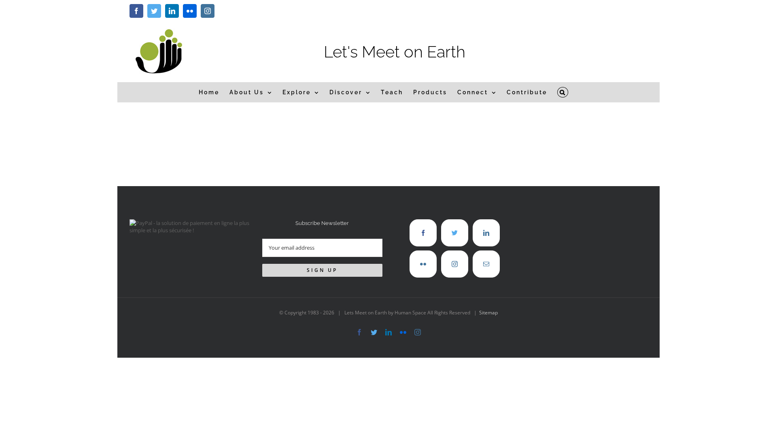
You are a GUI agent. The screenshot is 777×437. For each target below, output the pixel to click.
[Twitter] (454, 232)
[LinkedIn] (486, 232)
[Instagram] (454, 264)
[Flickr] (423, 264)
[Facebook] (423, 232)
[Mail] (486, 264)
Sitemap (488, 312)
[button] (563, 92)
